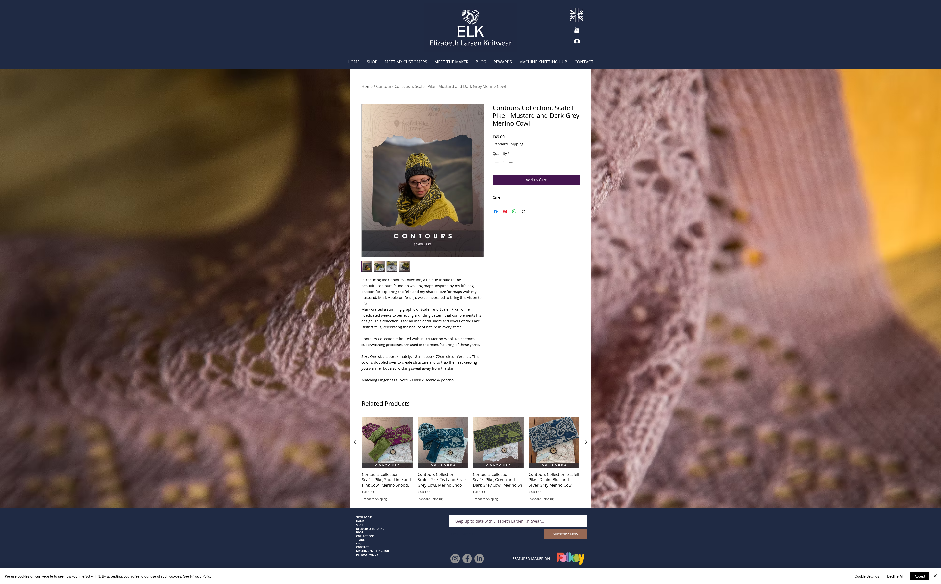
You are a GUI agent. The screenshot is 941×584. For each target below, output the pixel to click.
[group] (470, 459)
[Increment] (511, 162)
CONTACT (362, 547)
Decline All (895, 576)
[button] (576, 30)
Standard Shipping (508, 144)
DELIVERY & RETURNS (370, 529)
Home (367, 86)
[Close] (935, 576)
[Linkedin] (479, 558)
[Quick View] (387, 442)
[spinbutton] (503, 162)
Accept (920, 576)
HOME (360, 521)
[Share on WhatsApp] (514, 211)
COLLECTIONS (365, 536)
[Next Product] (586, 442)
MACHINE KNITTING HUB (372, 551)
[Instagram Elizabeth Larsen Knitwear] (455, 558)
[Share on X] (524, 211)
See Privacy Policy (197, 576)
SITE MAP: (364, 517)
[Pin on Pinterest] (505, 211)
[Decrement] (496, 162)
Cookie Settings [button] (867, 576)
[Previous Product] (355, 442)
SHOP (359, 525)
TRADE (360, 540)
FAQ (359, 543)
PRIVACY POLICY (367, 554)
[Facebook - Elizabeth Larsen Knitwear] (467, 558)
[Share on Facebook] (496, 211)
